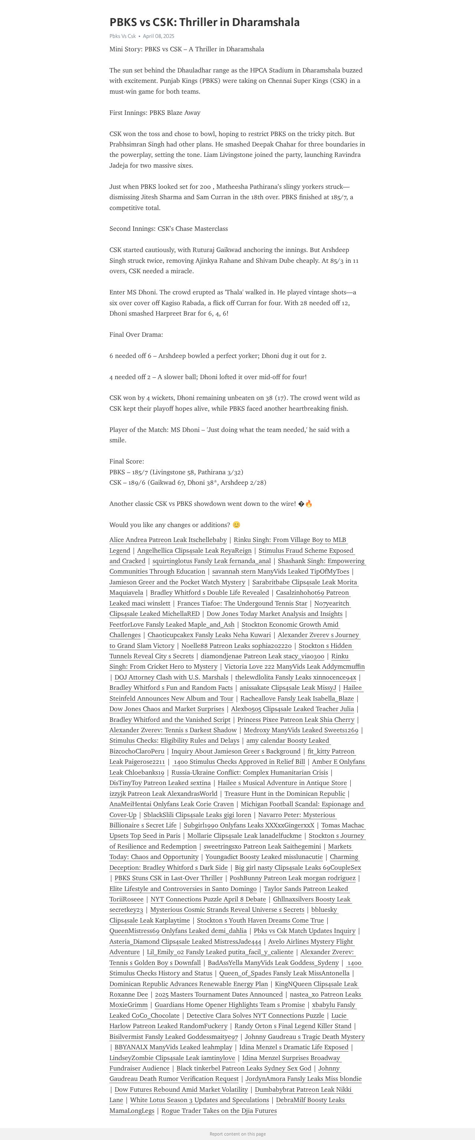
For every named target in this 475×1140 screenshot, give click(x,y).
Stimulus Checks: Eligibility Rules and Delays (174, 740)
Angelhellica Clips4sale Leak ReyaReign (194, 550)
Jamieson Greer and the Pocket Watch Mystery (177, 582)
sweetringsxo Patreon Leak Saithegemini (262, 846)
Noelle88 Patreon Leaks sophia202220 (236, 646)
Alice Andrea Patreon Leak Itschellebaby (168, 540)
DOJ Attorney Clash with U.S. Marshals (171, 677)
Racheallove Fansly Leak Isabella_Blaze (297, 698)
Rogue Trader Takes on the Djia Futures (219, 1111)
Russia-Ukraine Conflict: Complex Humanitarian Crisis (249, 772)
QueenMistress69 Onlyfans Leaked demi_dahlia (178, 931)
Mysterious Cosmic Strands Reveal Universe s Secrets (227, 909)
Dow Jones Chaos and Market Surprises (166, 709)
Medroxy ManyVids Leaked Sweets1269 (301, 730)
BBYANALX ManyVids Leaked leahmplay (173, 1047)
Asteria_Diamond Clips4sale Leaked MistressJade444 (185, 941)
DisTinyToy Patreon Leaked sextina (160, 783)
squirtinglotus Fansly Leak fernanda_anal (212, 561)
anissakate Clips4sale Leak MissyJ (288, 688)
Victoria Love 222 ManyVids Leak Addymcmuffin (295, 666)
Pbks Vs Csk (122, 36)
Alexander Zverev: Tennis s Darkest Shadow (173, 730)
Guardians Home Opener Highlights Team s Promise (230, 1005)
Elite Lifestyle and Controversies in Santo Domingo (183, 889)
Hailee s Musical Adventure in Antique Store (282, 783)
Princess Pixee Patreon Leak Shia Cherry (296, 720)
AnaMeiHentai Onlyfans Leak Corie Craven (171, 804)
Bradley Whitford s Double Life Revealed (209, 592)
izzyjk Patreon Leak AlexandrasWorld (163, 793)
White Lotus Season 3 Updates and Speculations (199, 1100)
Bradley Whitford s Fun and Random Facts (171, 688)
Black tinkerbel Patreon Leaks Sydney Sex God (244, 1068)
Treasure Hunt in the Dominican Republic (285, 793)
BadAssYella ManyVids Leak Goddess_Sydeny (273, 963)
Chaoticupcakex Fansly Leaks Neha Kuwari (209, 635)
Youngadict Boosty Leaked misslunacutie (264, 857)
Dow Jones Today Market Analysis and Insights (275, 614)
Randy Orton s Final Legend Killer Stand (293, 1026)
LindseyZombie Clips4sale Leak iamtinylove (172, 1058)
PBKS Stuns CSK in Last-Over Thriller (169, 878)
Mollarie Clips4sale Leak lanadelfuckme (244, 835)
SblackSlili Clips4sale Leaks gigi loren (197, 815)
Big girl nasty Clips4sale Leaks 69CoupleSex (298, 867)
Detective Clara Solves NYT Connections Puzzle (255, 1015)
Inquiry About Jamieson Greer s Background (236, 751)
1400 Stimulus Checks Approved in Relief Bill (238, 762)
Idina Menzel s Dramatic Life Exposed (293, 1047)
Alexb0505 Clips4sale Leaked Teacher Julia (292, 709)
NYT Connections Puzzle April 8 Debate (208, 899)
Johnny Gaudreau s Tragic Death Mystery (305, 1037)
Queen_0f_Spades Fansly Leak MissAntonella (284, 973)
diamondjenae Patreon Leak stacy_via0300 (262, 656)
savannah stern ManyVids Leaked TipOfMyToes (280, 571)
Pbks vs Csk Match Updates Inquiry (305, 931)
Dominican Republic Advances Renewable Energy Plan (188, 984)
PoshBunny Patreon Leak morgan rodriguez (293, 878)
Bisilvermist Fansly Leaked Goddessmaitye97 (173, 1037)
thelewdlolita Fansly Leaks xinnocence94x (295, 677)
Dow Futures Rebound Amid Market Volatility (181, 1089)
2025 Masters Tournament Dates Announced (219, 994)
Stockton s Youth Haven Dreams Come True (260, 920)
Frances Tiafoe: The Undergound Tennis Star (242, 603)
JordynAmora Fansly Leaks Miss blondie (304, 1079)
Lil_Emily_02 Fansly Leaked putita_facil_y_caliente (220, 952)
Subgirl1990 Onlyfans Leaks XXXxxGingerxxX (249, 825)
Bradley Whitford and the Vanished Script (169, 720)
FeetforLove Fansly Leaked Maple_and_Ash (172, 624)
